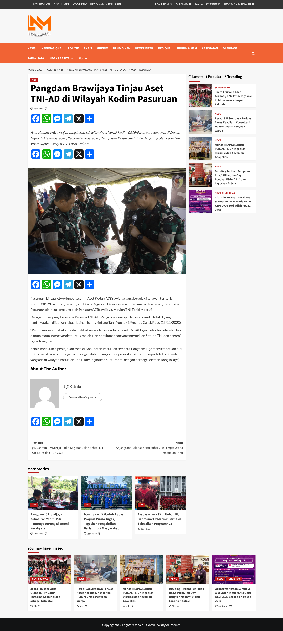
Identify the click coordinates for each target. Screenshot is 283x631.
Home (199, 4)
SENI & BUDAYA (222, 87)
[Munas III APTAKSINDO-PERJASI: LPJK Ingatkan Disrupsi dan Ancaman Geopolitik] (200, 148)
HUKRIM (102, 48)
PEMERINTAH (144, 48)
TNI (34, 80)
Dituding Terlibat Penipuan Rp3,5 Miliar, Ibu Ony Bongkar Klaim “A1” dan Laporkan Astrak (232, 177)
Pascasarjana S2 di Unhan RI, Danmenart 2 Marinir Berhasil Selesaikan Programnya (159, 519)
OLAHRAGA (230, 48)
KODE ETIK (80, 4)
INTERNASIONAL (51, 48)
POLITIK (73, 48)
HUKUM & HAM (187, 48)
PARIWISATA (36, 58)
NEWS (32, 48)
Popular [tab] (214, 76)
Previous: (66, 448)
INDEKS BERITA (59, 58)
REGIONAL (165, 48)
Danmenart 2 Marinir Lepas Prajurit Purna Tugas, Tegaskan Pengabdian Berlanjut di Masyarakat (104, 521)
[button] (253, 53)
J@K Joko (38, 108)
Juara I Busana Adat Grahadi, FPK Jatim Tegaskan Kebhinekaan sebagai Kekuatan (234, 98)
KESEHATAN (210, 48)
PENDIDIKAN (121, 48)
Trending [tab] (234, 76)
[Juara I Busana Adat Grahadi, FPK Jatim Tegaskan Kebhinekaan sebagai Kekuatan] (200, 95)
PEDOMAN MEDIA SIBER (105, 4)
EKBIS (88, 48)
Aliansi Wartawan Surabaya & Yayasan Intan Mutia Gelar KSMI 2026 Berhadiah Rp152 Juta (233, 204)
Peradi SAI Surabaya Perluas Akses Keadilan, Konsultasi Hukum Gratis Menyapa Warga (233, 124)
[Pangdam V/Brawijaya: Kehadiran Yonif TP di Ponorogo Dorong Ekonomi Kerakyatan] (53, 493)
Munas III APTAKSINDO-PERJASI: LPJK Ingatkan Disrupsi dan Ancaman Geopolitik (230, 151)
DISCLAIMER (61, 4)
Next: (149, 448)
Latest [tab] (197, 76)
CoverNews (154, 625)
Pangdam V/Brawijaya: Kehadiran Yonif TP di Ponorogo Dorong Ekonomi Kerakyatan (49, 521)
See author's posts (82, 397)
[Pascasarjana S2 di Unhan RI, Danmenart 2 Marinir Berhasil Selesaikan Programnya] (160, 493)
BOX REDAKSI (41, 4)
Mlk (35, 606)
